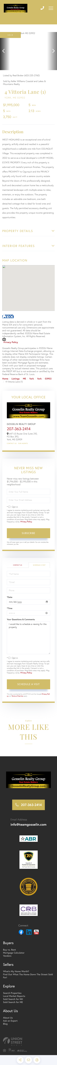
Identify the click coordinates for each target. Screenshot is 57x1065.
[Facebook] (21, 932)
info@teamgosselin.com (28, 824)
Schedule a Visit (39, 565)
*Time (9, 608)
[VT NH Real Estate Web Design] (28, 1041)
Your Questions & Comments (21, 619)
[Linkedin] (29, 932)
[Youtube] (36, 932)
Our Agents (23, 443)
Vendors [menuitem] (7, 955)
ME (24, 378)
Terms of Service (17, 696)
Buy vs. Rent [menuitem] (9, 949)
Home (5, 378)
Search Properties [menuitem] (12, 993)
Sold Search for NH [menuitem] (13, 999)
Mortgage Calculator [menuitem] (13, 952)
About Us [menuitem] (8, 1017)
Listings (16, 378)
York (31, 378)
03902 (48, 378)
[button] (5, 51)
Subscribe (28, 533)
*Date (9, 597)
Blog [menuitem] (5, 1023)
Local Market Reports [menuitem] (14, 996)
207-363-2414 (19, 428)
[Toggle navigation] (51, 8)
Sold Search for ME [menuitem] (13, 1002)
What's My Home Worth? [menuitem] (16, 971)
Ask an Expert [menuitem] (10, 1020)
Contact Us (12, 443)
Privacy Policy (10, 342)
